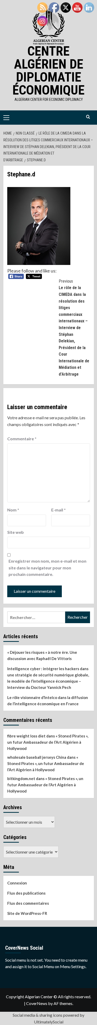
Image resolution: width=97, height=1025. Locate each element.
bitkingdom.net (21, 778)
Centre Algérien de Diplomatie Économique (48, 71)
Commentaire (21, 438)
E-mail (58, 509)
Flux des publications (26, 893)
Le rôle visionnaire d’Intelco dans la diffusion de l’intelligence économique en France (47, 700)
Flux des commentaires (28, 903)
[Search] (88, 117)
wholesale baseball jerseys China (36, 757)
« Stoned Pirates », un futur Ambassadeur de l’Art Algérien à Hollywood (47, 742)
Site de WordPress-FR (27, 913)
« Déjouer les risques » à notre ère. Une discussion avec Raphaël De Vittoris (42, 655)
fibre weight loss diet (26, 736)
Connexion (17, 883)
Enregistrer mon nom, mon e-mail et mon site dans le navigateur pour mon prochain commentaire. (47, 567)
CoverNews (36, 1003)
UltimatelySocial (48, 1021)
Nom (13, 509)
